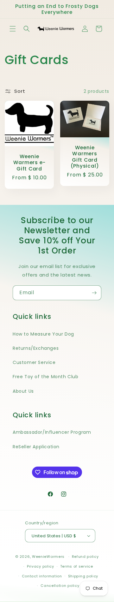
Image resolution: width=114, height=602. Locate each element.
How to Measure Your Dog (43, 334)
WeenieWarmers (48, 556)
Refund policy (85, 556)
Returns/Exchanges (36, 348)
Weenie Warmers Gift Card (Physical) (85, 157)
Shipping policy (83, 576)
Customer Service (34, 362)
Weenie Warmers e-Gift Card (29, 163)
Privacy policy (40, 566)
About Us (23, 391)
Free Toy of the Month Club (46, 376)
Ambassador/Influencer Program (52, 432)
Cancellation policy (60, 585)
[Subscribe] (94, 292)
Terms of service (76, 566)
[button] (13, 29)
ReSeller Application (36, 447)
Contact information (42, 576)
